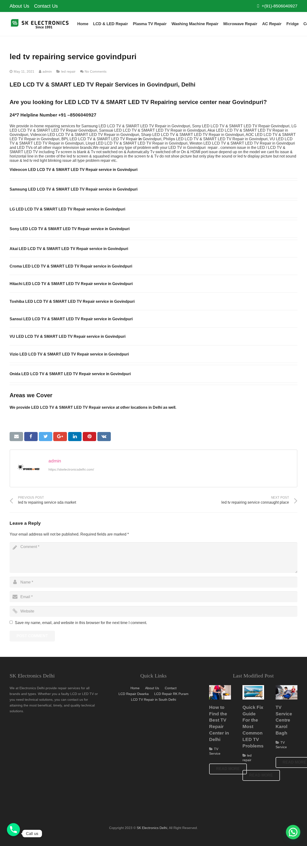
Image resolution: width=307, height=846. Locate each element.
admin (47, 71)
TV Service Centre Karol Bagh (284, 720)
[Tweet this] (45, 436)
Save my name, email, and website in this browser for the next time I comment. (81, 623)
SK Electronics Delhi (152, 828)
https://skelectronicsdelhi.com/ (71, 469)
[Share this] (31, 436)
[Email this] (16, 436)
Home (135, 688)
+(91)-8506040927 (279, 6)
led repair (68, 71)
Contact (171, 688)
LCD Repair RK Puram (171, 694)
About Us (152, 688)
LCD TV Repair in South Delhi (153, 699)
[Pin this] (89, 436)
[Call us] (13, 833)
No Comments (95, 71)
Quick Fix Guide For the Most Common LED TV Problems (253, 726)
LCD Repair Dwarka (133, 694)
